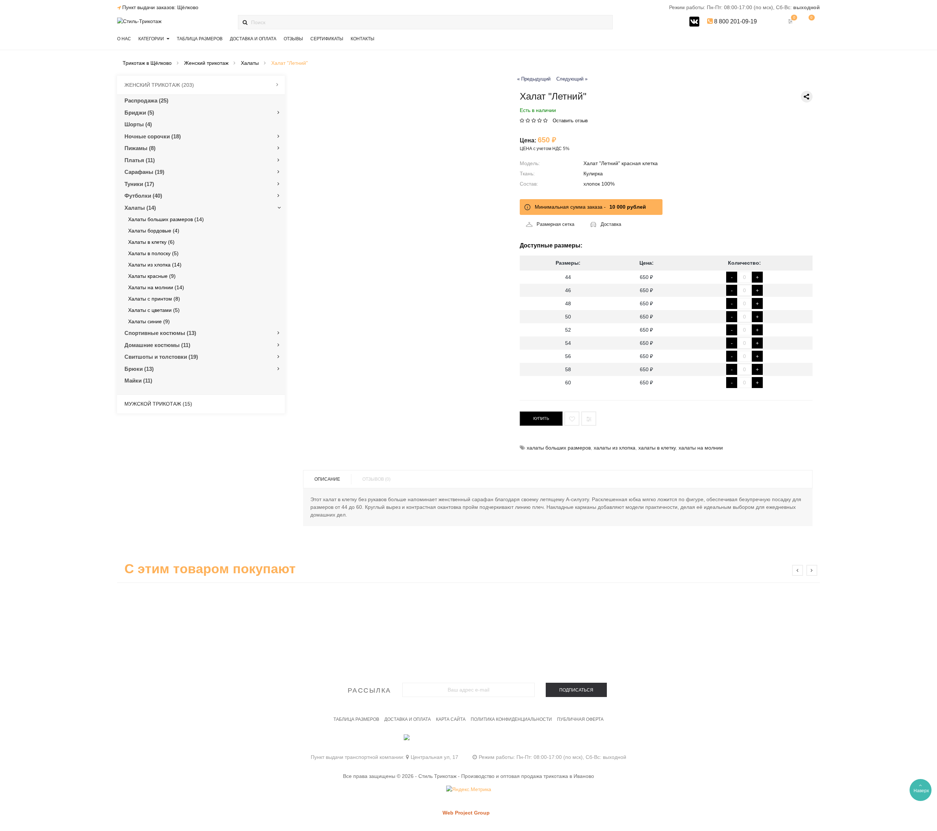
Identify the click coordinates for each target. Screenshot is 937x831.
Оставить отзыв (570, 120)
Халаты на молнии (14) (156, 287)
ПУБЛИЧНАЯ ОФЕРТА (580, 719)
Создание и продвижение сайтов (479, 820)
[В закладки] (571, 418)
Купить (541, 418)
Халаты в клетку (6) (151, 242)
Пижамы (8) (140, 148)
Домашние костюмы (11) (157, 345)
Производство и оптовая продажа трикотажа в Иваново (527, 776)
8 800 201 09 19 (468, 740)
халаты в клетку (657, 448)
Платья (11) (139, 160)
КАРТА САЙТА (451, 719)
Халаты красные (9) (152, 276)
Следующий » (571, 79)
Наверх (921, 790)
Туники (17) (139, 184)
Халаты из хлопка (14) (155, 265)
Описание (327, 479)
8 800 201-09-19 (735, 21)
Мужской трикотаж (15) (158, 404)
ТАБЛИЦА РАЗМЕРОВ (356, 719)
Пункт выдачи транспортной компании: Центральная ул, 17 (384, 757)
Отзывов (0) (376, 479)
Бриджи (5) (139, 112)
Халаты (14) (140, 208)
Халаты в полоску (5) (153, 253)
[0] (809, 21)
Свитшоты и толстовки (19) (161, 357)
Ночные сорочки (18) (152, 136)
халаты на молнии (701, 448)
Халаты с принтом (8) (154, 299)
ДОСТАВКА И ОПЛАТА (407, 719)
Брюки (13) (139, 369)
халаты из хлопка (614, 448)
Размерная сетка (555, 224)
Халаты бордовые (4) (153, 231)
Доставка (611, 224)
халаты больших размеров (559, 448)
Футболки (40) (143, 196)
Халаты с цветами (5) (154, 310)
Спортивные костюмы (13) (160, 333)
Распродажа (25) (146, 100)
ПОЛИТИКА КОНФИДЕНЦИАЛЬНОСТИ (511, 719)
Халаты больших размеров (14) (166, 219)
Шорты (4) (138, 124)
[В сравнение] (588, 418)
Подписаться (576, 690)
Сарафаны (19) (144, 172)
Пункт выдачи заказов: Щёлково (160, 7)
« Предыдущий (533, 79)
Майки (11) (138, 380)
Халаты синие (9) (149, 321)
